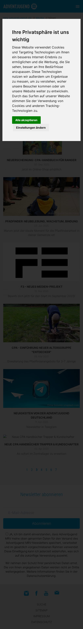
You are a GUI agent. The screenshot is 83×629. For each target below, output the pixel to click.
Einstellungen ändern (31, 127)
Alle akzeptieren (26, 120)
